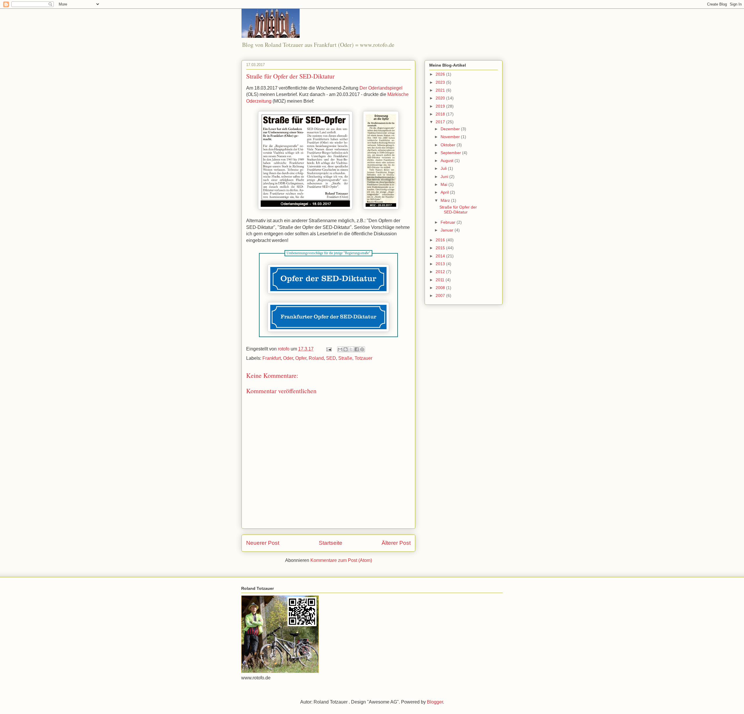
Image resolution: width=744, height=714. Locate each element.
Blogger (435, 701)
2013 (441, 263)
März (446, 200)
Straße (345, 358)
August (448, 160)
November (451, 136)
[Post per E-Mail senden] (328, 348)
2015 (441, 247)
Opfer (300, 358)
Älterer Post (396, 543)
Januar (448, 230)
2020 (441, 98)
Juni (445, 176)
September (451, 152)
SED (331, 358)
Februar (449, 222)
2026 (441, 74)
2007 (441, 295)
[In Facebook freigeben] (357, 349)
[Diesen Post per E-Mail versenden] (340, 349)
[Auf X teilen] (351, 349)
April (445, 192)
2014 (441, 256)
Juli (444, 168)
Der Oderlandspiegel (381, 88)
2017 (441, 122)
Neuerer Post (262, 543)
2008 (441, 287)
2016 (441, 240)
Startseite (330, 543)
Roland (316, 358)
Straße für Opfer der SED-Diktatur (458, 209)
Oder (288, 358)
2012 (441, 271)
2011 (441, 279)
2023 (441, 82)
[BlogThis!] (345, 349)
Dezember (451, 129)
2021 (441, 90)
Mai (444, 184)
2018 (441, 114)
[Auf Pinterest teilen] (362, 349)
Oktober (449, 145)
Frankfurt (271, 358)
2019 (441, 106)
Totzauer (363, 358)
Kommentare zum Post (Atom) (341, 560)
